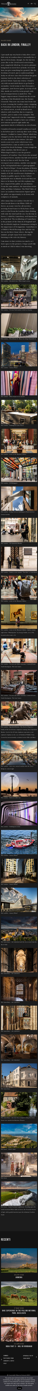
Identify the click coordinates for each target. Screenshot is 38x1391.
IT (28, 3)
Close (19, 1388)
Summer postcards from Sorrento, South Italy (8, 1359)
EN (31, 3)
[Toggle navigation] (34, 3)
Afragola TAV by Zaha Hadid (28, 1357)
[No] (36, 1383)
